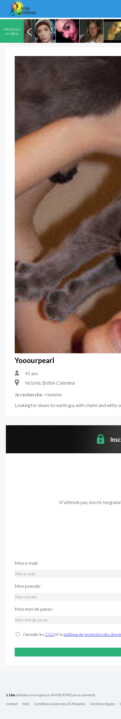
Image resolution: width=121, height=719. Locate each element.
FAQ (25, 704)
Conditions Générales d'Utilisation (59, 704)
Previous (29, 31)
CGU (49, 634)
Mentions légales (102, 704)
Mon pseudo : (28, 586)
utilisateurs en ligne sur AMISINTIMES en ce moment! (50, 695)
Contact (12, 704)
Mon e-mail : (27, 563)
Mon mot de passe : (34, 609)
